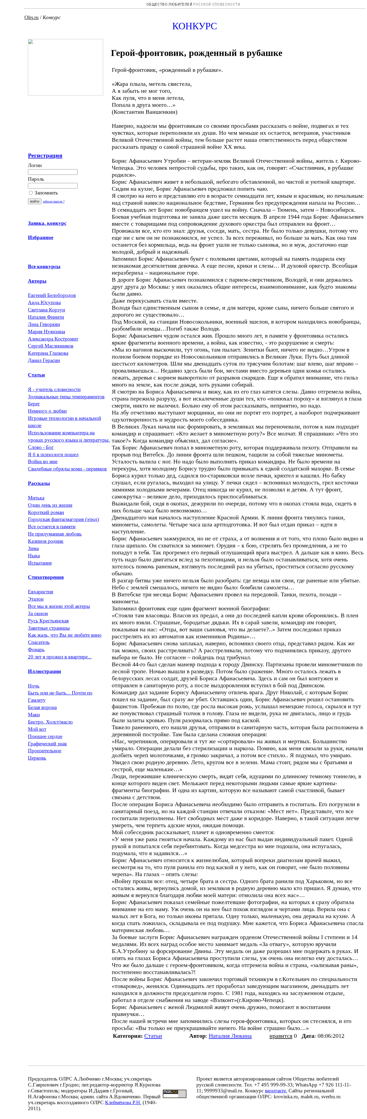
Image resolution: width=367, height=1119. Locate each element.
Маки (34, 714)
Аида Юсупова (44, 302)
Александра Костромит (53, 339)
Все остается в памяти (51, 526)
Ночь (33, 686)
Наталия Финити (46, 317)
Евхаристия (40, 591)
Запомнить (45, 193)
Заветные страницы (49, 628)
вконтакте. (276, 1090)
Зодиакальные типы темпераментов (66, 396)
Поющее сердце (45, 736)
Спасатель (39, 642)
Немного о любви (47, 411)
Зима (33, 548)
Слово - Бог (41, 447)
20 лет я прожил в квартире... (60, 657)
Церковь (37, 758)
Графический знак (47, 743)
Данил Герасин (44, 360)
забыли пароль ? (53, 201)
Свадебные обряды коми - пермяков (67, 469)
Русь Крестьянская (48, 621)
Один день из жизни (50, 505)
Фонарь (36, 649)
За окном (38, 613)
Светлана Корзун (46, 310)
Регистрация (45, 155)
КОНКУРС (194, 26)
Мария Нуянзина (46, 331)
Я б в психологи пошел (53, 454)
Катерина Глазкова (48, 353)
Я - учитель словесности (54, 389)
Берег (34, 403)
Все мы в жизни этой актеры (59, 606)
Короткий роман (46, 512)
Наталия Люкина (230, 1035)
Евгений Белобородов (52, 295)
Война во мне (42, 461)
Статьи (153, 1035)
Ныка (34, 555)
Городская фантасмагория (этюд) (63, 519)
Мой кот (37, 729)
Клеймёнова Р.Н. (123, 1102)
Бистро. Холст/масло (50, 722)
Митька (36, 498)
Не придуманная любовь (55, 534)
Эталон (36, 599)
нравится (280, 1035)
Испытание (40, 563)
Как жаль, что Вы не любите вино (65, 635)
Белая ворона (42, 707)
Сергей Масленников (50, 346)
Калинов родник (45, 541)
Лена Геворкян (44, 324)
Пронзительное (44, 750)
